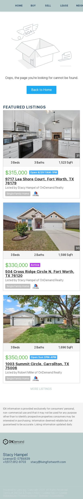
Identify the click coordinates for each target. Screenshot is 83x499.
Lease (64, 5)
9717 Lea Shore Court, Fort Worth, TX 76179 (39, 181)
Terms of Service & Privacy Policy (21, 492)
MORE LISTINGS (41, 388)
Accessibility (57, 495)
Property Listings (27, 495)
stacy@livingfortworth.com (48, 462)
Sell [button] (48, 5)
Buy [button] (33, 5)
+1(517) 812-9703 (14, 462)
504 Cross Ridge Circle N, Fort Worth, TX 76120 (39, 273)
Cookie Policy (49, 492)
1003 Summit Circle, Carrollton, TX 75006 (37, 366)
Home (19, 5)
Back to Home (41, 90)
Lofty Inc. (22, 489)
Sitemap (43, 495)
